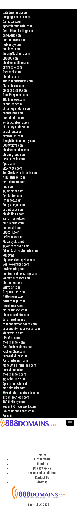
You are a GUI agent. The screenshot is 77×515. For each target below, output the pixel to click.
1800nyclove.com (14, 99)
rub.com (8, 186)
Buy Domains (42, 459)
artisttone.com (13, 132)
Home (42, 455)
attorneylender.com (16, 127)
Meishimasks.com (14, 388)
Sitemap (42, 482)
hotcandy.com (12, 45)
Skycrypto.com (12, 168)
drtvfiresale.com (14, 159)
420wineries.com (14, 296)
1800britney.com (14, 402)
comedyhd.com (12, 228)
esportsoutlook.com (16, 397)
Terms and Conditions (42, 473)
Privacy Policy (42, 468)
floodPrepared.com (15, 95)
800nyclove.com (13, 145)
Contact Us (42, 478)
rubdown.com (12, 49)
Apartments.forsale (15, 384)
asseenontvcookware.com (20, 324)
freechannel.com (14, 342)
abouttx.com (11, 77)
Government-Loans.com (18, 411)
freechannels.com (14, 374)
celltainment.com (14, 182)
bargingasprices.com (16, 17)
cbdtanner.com (12, 283)
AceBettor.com (12, 104)
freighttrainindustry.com (19, 141)
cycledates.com (13, 136)
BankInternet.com (14, 219)
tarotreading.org (14, 319)
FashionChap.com (14, 351)
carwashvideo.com (15, 356)
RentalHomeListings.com (19, 31)
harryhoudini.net (14, 370)
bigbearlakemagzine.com (19, 260)
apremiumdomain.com (17, 26)
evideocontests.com (16, 122)
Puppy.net (9, 255)
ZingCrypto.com (13, 333)
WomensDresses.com (17, 278)
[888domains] (29, 422)
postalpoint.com (13, 118)
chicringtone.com (14, 155)
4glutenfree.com (14, 177)
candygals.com (12, 35)
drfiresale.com (12, 67)
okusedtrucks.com (15, 310)
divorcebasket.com (15, 90)
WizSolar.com (11, 287)
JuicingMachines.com (16, 54)
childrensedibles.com (16, 63)
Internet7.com (12, 200)
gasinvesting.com (14, 269)
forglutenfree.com (15, 292)
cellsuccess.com (13, 223)
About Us (42, 464)
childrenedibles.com (16, 150)
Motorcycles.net (13, 242)
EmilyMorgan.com (14, 205)
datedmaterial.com (15, 12)
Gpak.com (9, 164)
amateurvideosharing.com (20, 274)
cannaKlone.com (13, 113)
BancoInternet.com (15, 361)
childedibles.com (13, 214)
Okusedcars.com (13, 86)
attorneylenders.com (17, 109)
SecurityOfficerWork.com (19, 406)
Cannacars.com (12, 22)
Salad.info (9, 416)
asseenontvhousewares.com (21, 328)
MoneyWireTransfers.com (19, 365)
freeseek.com (12, 72)
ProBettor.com (12, 196)
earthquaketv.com (15, 40)
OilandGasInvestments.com (20, 251)
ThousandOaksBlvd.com (18, 81)
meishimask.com (13, 306)
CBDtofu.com (11, 232)
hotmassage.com (14, 301)
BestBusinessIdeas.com (18, 347)
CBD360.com (11, 58)
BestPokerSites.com (16, 264)
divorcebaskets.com (16, 315)
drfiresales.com (13, 237)
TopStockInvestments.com (20, 173)
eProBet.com (11, 338)
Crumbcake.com (13, 209)
